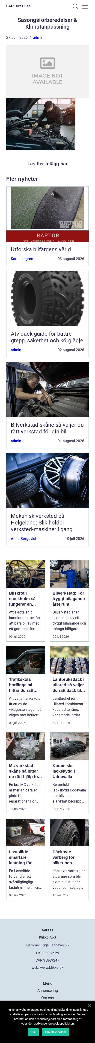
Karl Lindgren (22, 259)
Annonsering (47, 990)
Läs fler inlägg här (47, 163)
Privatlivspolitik (55, 1032)
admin (38, 37)
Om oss (47, 998)
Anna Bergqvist (23, 538)
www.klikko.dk (51, 967)
